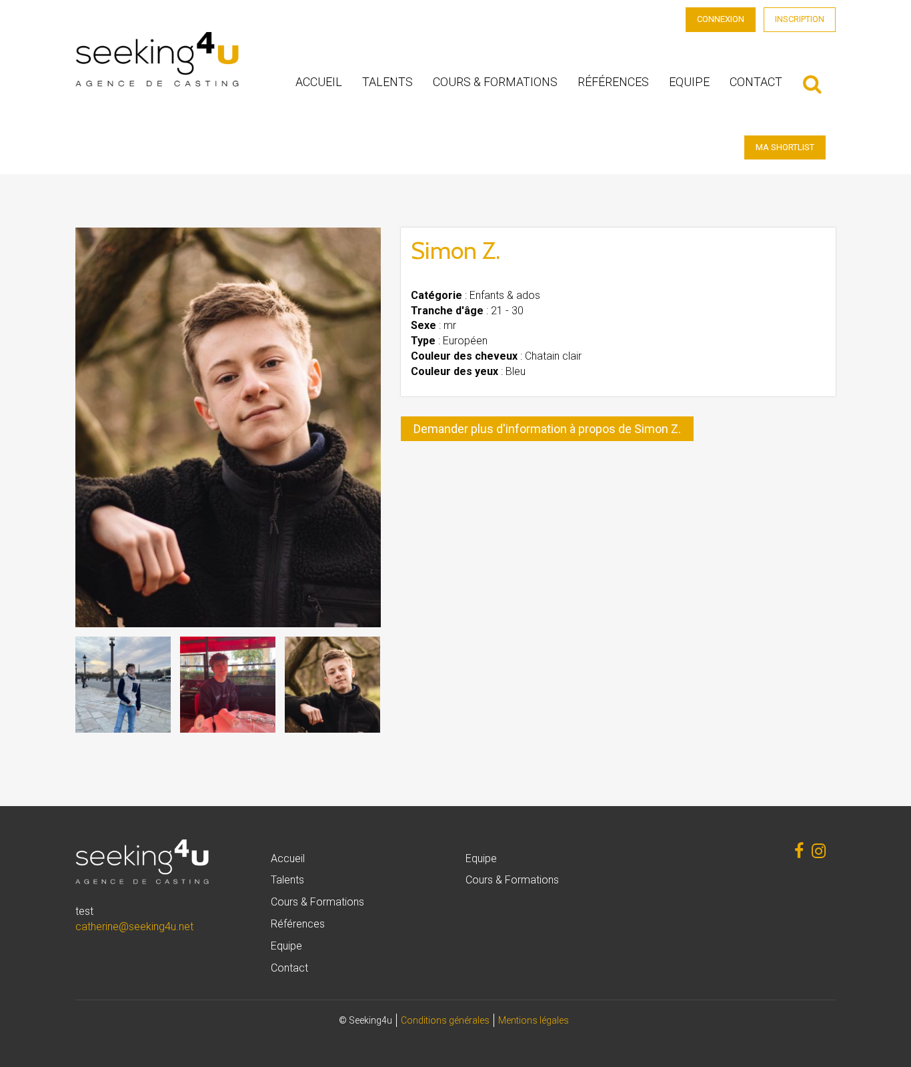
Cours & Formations (495, 82)
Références (613, 82)
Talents (387, 82)
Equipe (689, 82)
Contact (756, 82)
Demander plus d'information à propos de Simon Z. (547, 429)
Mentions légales (533, 1020)
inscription (799, 19)
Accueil (318, 82)
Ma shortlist (785, 147)
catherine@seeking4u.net (134, 926)
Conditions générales (445, 1020)
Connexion (720, 19)
